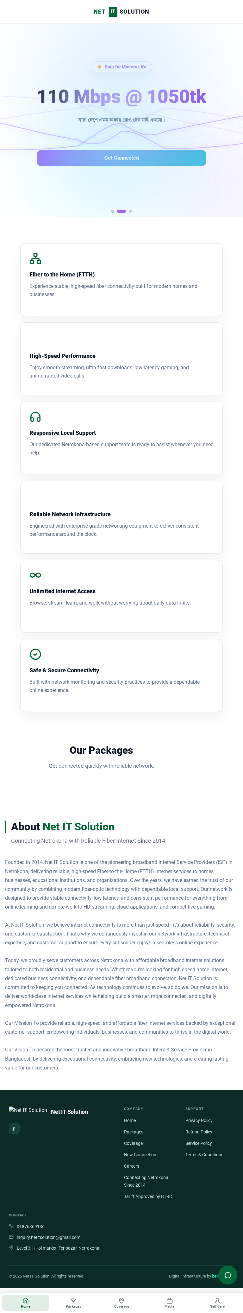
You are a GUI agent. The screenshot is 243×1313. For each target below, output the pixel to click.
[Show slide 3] (130, 211)
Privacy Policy (199, 1120)
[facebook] (14, 1128)
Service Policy (198, 1143)
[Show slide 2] (121, 211)
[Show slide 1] (112, 211)
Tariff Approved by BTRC (148, 1196)
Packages (133, 1131)
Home (130, 1120)
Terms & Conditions (204, 1154)
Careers (131, 1166)
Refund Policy (198, 1131)
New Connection (140, 1154)
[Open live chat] (227, 1274)
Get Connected (121, 158)
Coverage (133, 1143)
